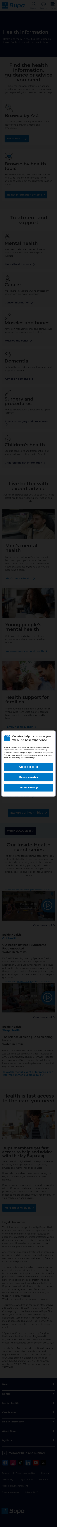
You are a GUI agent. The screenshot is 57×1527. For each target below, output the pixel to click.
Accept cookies (28, 767)
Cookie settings (28, 787)
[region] (28, 763)
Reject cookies (28, 777)
